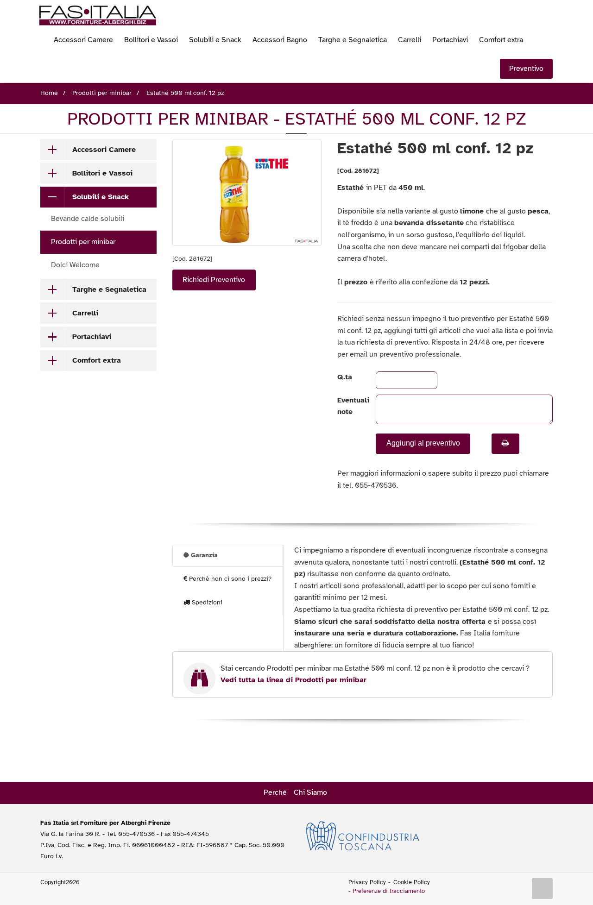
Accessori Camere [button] (104, 149)
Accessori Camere (83, 39)
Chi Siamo (310, 792)
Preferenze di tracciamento (389, 891)
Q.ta (344, 377)
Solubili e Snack (215, 39)
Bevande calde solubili (87, 218)
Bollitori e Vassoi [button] (102, 173)
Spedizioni (206, 602)
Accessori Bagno (279, 39)
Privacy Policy (367, 882)
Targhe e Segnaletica (352, 39)
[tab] (98, 149)
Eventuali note (348, 406)
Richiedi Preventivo (214, 279)
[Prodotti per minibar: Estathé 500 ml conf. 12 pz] (247, 192)
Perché (275, 792)
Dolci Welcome (75, 265)
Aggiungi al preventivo (423, 443)
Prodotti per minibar (83, 241)
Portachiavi (450, 39)
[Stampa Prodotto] (505, 444)
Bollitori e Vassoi (151, 39)
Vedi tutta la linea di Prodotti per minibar (293, 680)
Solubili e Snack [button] (100, 196)
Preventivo (526, 68)
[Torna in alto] (542, 888)
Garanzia (203, 555)
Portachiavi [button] (91, 336)
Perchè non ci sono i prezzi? (229, 579)
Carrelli (409, 39)
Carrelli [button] (85, 313)
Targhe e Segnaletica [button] (109, 289)
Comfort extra (501, 39)
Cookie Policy (411, 882)
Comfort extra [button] (96, 360)
